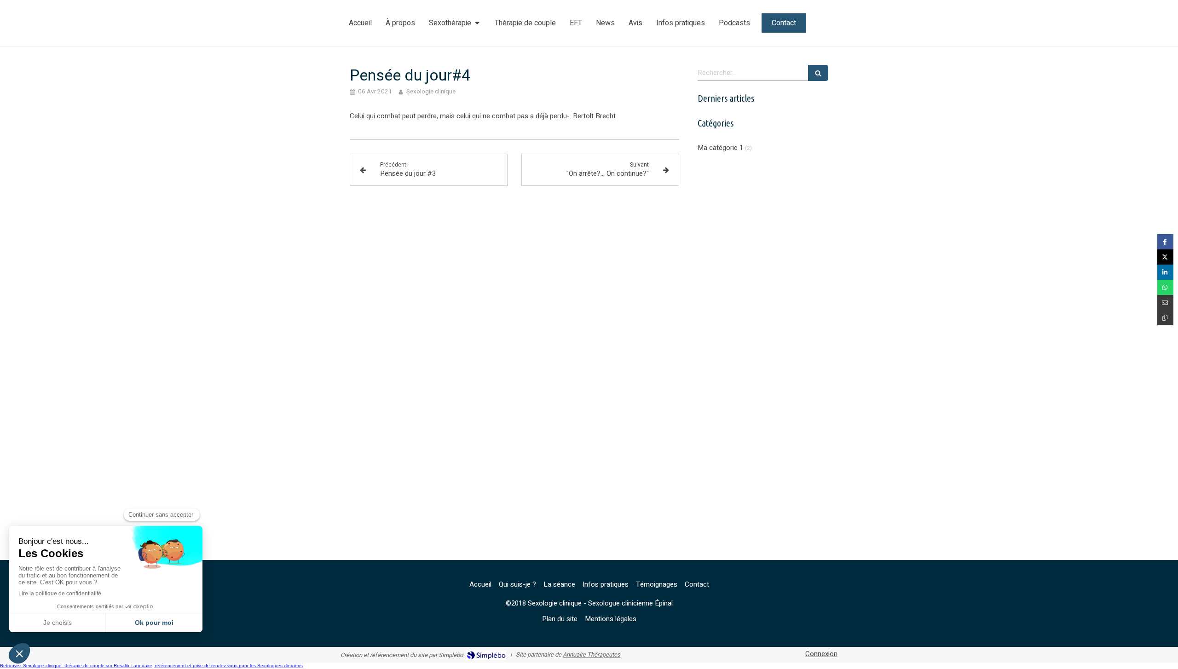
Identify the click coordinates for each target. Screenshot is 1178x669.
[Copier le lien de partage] (1165, 317)
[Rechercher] (818, 73)
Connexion (821, 654)
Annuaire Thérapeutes (591, 654)
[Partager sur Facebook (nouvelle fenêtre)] (1165, 241)
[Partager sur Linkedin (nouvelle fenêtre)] (1165, 272)
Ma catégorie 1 (720, 148)
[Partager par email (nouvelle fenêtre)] (1165, 302)
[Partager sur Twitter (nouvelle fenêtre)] (1165, 257)
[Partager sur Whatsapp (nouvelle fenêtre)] (1165, 287)
